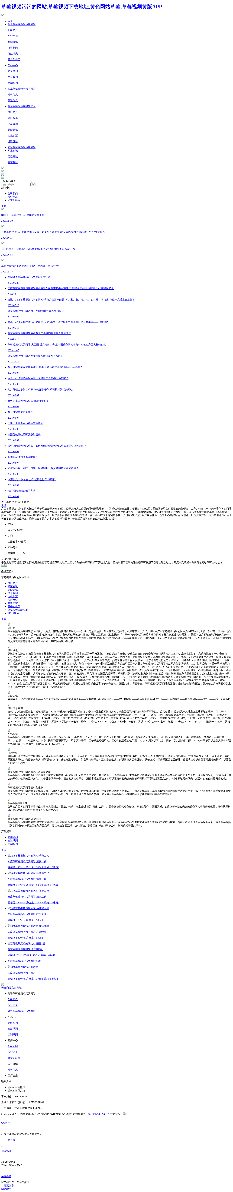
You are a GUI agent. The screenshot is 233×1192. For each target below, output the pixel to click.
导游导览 (13, 129)
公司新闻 (13, 47)
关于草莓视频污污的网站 (22, 24)
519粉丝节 (13, 613)
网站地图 (6, 1189)
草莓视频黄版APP (18, 609)
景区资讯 (13, 118)
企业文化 (13, 36)
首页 (10, 21)
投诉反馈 (13, 141)
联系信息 (13, 100)
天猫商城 (13, 156)
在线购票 (13, 135)
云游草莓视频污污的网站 (22, 147)
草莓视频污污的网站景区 (22, 106)
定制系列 (13, 83)
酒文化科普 (14, 59)
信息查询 (13, 124)
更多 (3, 206)
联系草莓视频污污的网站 (22, 88)
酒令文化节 (14, 606)
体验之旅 (13, 603)
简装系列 (13, 71)
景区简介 (13, 112)
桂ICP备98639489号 (99, 1114)
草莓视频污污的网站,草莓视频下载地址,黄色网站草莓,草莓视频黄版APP (81, 6)
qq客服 (11, 1139)
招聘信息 (13, 94)
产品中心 (13, 65)
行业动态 (13, 53)
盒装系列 (13, 77)
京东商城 (13, 162)
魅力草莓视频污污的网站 (22, 1011)
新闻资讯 (13, 42)
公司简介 (13, 30)
